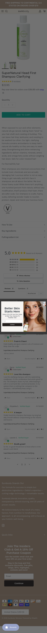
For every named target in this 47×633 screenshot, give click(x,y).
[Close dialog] (44, 303)
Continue (12, 324)
